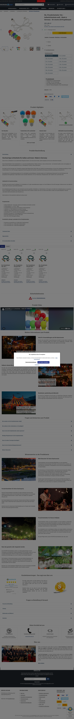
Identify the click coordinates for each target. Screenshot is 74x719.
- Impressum (37, 364)
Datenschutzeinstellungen (31, 362)
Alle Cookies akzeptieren (43, 362)
